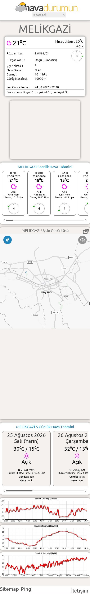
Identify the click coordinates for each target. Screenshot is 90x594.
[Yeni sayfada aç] (86, 231)
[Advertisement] (45, 129)
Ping (26, 589)
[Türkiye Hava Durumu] (46, 10)
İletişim (79, 591)
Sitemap (9, 589)
